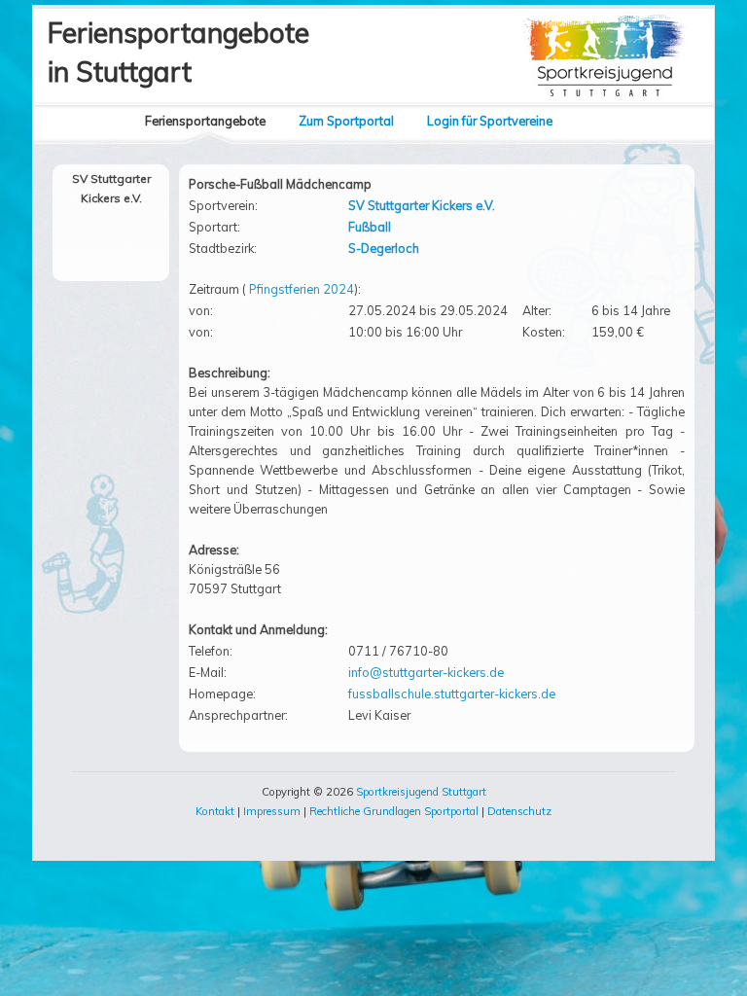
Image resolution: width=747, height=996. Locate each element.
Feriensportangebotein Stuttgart (178, 52)
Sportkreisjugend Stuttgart (421, 792)
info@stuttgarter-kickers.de (426, 672)
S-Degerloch (383, 248)
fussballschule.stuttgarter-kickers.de (451, 693)
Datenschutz (519, 811)
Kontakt (215, 811)
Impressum (272, 811)
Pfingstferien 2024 (301, 289)
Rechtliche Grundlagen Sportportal (394, 811)
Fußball (369, 226)
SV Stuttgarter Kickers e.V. (421, 205)
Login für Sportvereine (489, 120)
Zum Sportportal (346, 120)
